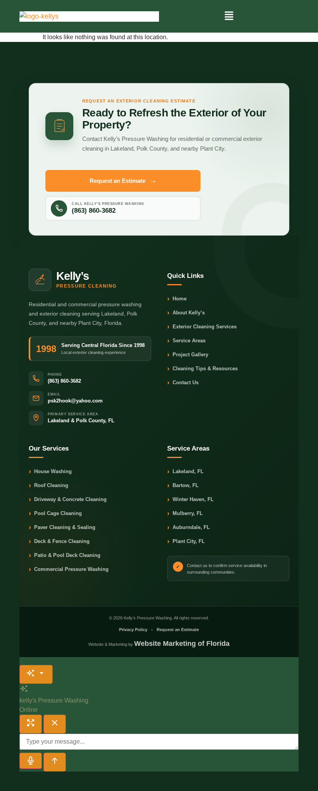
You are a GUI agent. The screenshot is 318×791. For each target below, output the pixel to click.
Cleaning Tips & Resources (202, 369)
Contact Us (183, 383)
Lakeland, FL (185, 471)
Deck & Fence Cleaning (59, 541)
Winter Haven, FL (190, 499)
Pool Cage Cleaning (55, 513)
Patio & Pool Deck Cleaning (64, 555)
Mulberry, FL (185, 513)
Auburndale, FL (188, 527)
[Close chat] (54, 724)
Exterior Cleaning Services (202, 327)
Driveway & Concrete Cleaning (68, 499)
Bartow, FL (183, 485)
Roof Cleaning (48, 485)
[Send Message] (54, 762)
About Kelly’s (186, 313)
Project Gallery (187, 355)
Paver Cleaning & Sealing (62, 527)
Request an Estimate (123, 180)
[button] (229, 16)
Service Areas (186, 341)
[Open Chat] (36, 674)
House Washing (50, 471)
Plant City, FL (186, 541)
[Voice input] (30, 761)
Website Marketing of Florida (182, 643)
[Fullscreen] (30, 724)
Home (177, 299)
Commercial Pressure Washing (69, 569)
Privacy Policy (133, 629)
